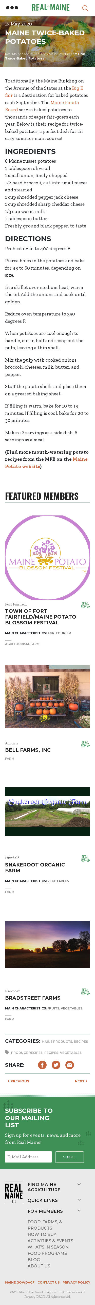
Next (80, 1081)
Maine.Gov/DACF (19, 1282)
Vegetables (71, 1053)
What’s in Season (48, 1247)
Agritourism (17, 644)
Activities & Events (50, 1240)
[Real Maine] (50, 7)
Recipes (81, 1041)
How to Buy (42, 1234)
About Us (39, 1266)
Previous (19, 1081)
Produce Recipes (27, 1053)
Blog (34, 1259)
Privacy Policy (76, 1282)
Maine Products (57, 1041)
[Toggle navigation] (12, 8)
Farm (35, 644)
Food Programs (47, 1253)
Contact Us (48, 1282)
